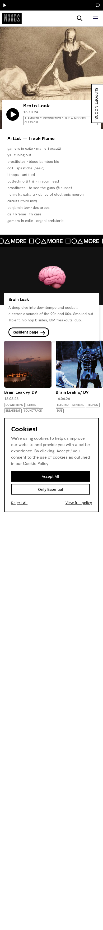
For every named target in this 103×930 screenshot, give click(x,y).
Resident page (25, 332)
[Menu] (95, 18)
